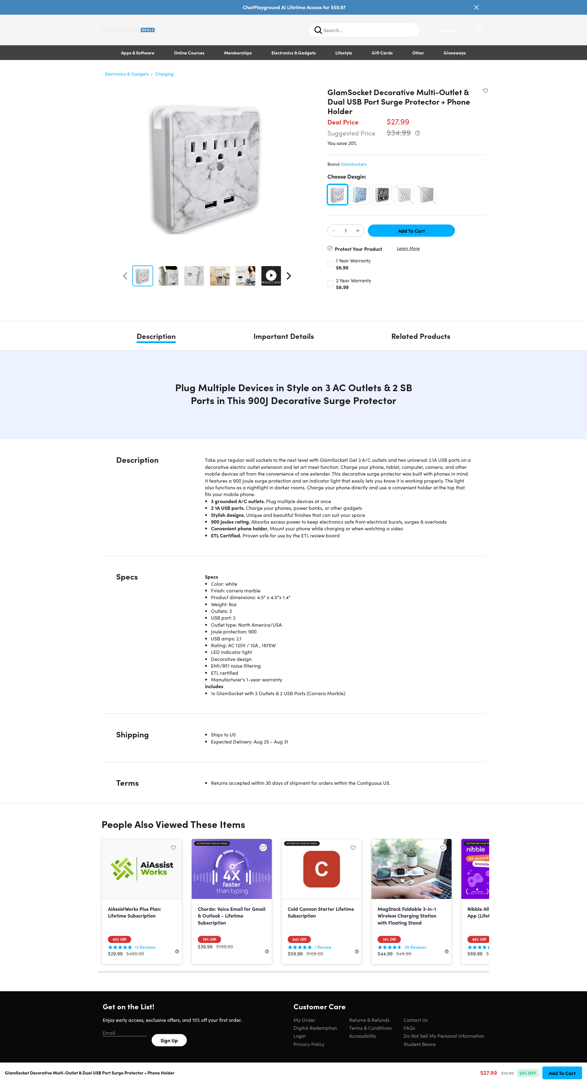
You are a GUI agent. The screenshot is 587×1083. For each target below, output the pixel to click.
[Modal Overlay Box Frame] (293, 541)
